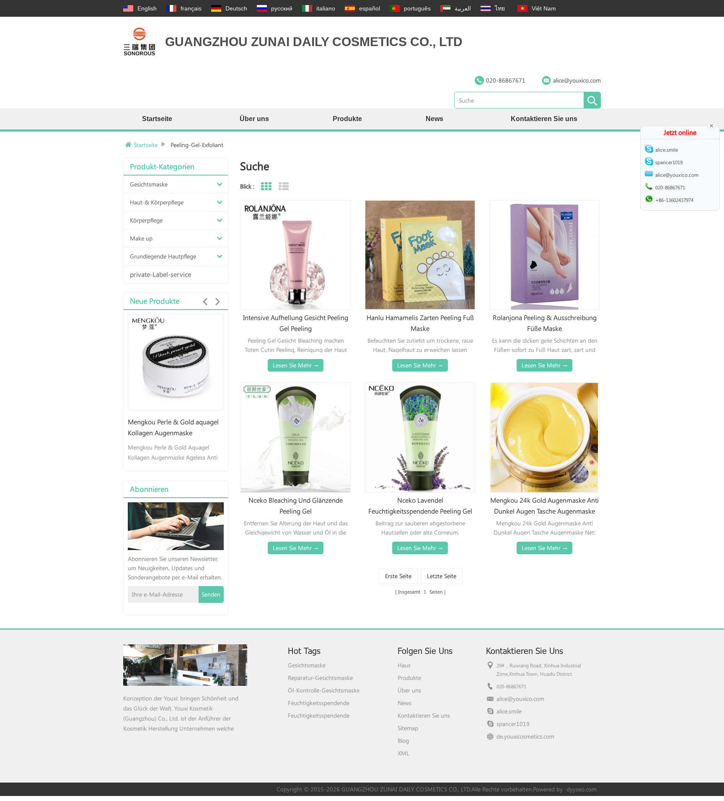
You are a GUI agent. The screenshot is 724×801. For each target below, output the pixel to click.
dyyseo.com (581, 789)
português (417, 8)
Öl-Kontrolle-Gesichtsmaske (323, 690)
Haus (404, 665)
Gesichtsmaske (149, 184)
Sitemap (408, 728)
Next (217, 301)
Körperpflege (146, 220)
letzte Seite (441, 576)
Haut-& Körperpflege (157, 202)
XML (403, 753)
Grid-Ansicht (266, 186)
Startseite (157, 118)
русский (281, 8)
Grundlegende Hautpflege (163, 256)
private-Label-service (160, 274)
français (191, 8)
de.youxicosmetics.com (525, 736)
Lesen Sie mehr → (295, 365)
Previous (205, 301)
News (434, 118)
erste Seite (398, 576)
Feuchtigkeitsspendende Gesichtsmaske (318, 703)
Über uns (254, 118)
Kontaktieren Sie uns (544, 118)
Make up (141, 238)
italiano (325, 8)
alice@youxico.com (577, 80)
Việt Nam (544, 8)
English (147, 8)
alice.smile (509, 711)
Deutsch (236, 8)
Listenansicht (283, 186)
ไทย (500, 8)
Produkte (347, 118)
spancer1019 (513, 724)
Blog (403, 740)
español (369, 8)
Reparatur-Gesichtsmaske (320, 678)
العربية (463, 8)
